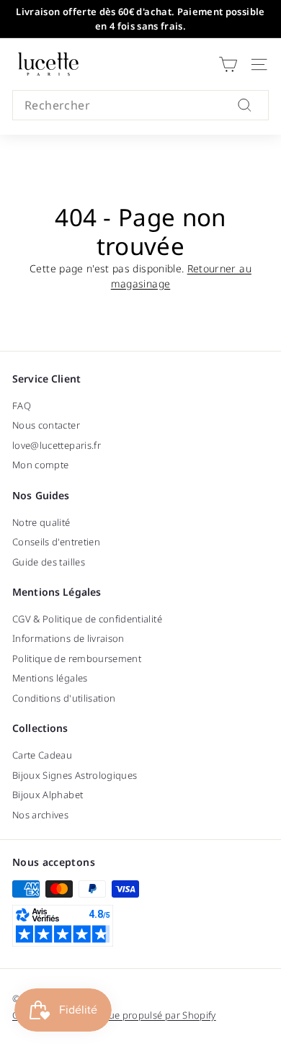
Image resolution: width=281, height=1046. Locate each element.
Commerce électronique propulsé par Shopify (114, 1015)
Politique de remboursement (76, 658)
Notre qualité (41, 522)
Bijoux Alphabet (47, 794)
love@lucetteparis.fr (56, 445)
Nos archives (40, 814)
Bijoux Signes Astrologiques (74, 775)
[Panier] (228, 64)
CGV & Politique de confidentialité (87, 618)
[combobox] (140, 105)
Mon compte (40, 464)
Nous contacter (46, 425)
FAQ (21, 405)
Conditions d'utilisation (63, 698)
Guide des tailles (48, 561)
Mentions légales (50, 677)
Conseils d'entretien (56, 541)
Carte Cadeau (42, 754)
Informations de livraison (68, 638)
